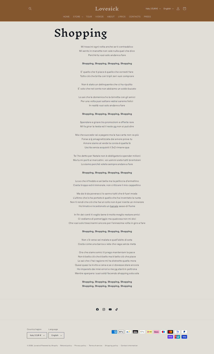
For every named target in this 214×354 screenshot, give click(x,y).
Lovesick (37, 346)
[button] (30, 8)
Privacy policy (80, 346)
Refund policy (66, 346)
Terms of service (95, 346)
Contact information (129, 346)
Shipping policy (111, 346)
